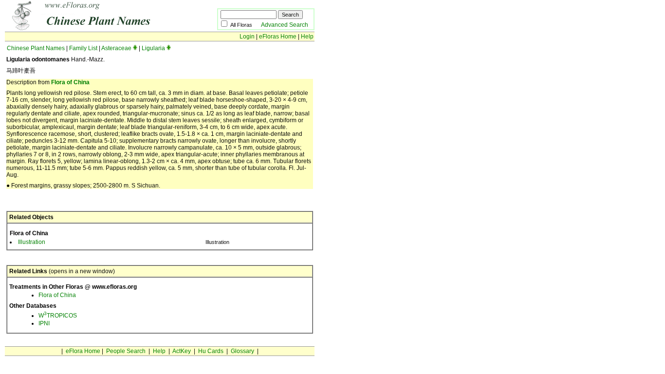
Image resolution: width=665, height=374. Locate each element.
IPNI (44, 323)
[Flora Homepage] (96, 28)
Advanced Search (284, 24)
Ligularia (153, 48)
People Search (126, 351)
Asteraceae (116, 48)
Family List (83, 48)
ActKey (181, 351)
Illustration (31, 242)
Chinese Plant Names (36, 48)
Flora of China (70, 82)
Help (307, 36)
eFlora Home (83, 351)
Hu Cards (210, 351)
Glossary (242, 351)
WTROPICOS (57, 315)
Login (247, 36)
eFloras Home (277, 36)
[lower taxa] (135, 48)
